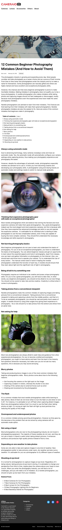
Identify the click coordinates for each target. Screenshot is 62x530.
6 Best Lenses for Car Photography (16, 485)
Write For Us (58, 526)
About (33, 526)
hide (18, 116)
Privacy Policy (50, 526)
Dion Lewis (3, 73)
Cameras (21, 73)
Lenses (28, 508)
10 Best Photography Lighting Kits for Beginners (21, 487)
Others (28, 510)
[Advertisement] (31, 24)
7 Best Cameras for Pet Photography (17, 483)
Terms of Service (41, 526)
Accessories (29, 504)
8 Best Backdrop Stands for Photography (18, 489)
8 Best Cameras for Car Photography (17, 481)
